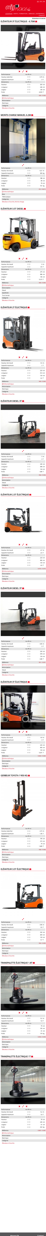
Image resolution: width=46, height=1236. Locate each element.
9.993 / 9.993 (42, 1037)
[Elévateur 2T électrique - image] (23, 354)
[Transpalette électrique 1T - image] (23, 1104)
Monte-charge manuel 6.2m (16, 115)
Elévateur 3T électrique (14, 681)
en (44, 1)
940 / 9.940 (42, 283)
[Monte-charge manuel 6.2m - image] (23, 162)
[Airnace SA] (18, 11)
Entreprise (40, 14)
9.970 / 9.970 (42, 569)
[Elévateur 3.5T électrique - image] (23, 916)
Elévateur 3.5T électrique (15, 869)
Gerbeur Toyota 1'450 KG (14, 775)
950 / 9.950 (42, 943)
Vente (16, 14)
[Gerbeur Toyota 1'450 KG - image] (23, 823)
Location (8, 14)
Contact (42, 15)
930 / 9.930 (42, 95)
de (41, 1)
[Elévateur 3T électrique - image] (23, 729)
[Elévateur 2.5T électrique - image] (23, 542)
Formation (23, 14)
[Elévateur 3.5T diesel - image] (23, 256)
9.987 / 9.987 (42, 1130)
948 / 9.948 (42, 850)
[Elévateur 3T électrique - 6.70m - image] (23, 69)
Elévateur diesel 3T (11, 401)
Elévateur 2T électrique (14, 307)
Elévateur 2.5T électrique (15, 494)
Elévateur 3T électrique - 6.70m (18, 21)
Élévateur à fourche (8, 108)
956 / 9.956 (42, 475)
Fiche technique (8, 98)
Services (32, 14)
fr (38, 1)
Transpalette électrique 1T (16, 1056)
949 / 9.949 (42, 381)
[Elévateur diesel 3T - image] (23, 448)
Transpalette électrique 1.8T (16, 962)
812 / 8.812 (42, 189)
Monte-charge (19, 202)
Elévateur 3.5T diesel (12, 208)
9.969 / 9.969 (42, 756)
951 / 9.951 (42, 662)
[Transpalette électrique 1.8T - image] (23, 1010)
